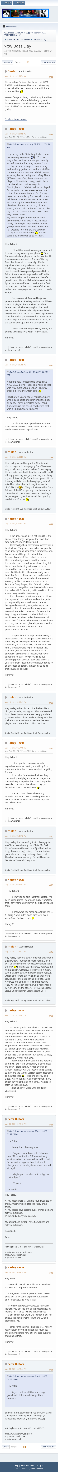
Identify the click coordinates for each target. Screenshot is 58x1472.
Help (16, 1465)
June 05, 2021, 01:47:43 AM (16, 1124)
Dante (11, 71)
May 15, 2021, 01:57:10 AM (15, 748)
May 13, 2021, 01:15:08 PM (15, 365)
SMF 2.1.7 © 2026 (22, 1469)
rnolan (12, 452)
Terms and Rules (27, 1465)
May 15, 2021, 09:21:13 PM (15, 836)
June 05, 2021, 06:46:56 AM (16, 1369)
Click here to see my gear (16, 119)
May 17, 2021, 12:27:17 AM (15, 951)
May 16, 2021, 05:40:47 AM (15, 884)
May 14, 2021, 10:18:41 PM (15, 702)
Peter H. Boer (16, 1119)
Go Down (7, 62)
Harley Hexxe (16, 129)
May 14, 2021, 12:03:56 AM (15, 457)
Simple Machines (36, 1469)
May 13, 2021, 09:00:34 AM (15, 76)
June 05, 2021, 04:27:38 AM (16, 1272)
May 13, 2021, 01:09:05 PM (15, 134)
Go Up (6, 1446)
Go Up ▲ (40, 1465)
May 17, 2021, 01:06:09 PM (15, 1015)
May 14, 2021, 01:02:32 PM (15, 523)
